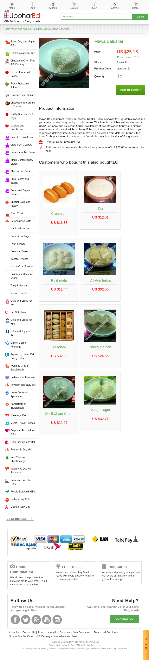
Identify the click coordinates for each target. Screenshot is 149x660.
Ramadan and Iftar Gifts (20, 482)
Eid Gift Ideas (18, 312)
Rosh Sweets (17, 243)
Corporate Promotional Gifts (23, 432)
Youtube (46, 619)
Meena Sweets (18, 293)
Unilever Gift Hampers (22, 377)
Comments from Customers (75, 632)
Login (32, 8)
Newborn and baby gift (23, 384)
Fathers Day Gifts (20, 499)
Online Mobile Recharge (18, 344)
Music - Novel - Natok (22, 422)
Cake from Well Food (22, 137)
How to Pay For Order (21, 636)
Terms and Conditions (106, 632)
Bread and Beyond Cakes (20, 192)
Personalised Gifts (20, 220)
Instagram (57, 619)
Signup (53, 8)
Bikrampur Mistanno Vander (21, 276)
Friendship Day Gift (21, 449)
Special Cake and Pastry (20, 203)
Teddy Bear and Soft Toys (22, 116)
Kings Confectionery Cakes (21, 161)
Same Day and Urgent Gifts (22, 43)
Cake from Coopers (21, 144)
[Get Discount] (146, 644)
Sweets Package (19, 236)
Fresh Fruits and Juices (19, 85)
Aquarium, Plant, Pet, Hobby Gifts (22, 356)
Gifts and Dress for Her (21, 302)
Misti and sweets (21, 28)
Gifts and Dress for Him (21, 321)
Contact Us (29, 632)
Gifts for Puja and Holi (22, 442)
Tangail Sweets (19, 285)
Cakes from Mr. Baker (22, 152)
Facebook (15, 619)
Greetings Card (18, 415)
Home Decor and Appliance (19, 394)
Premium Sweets (41, 28)
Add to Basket (131, 90)
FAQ (94, 8)
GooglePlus (36, 619)
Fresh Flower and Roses (20, 74)
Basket (135, 8)
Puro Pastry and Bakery (19, 180)
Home (7, 28)
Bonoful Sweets (19, 258)
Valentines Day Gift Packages (21, 470)
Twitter (25, 619)
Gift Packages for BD (22, 53)
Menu (12, 8)
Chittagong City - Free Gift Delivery (22, 62)
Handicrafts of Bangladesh (18, 405)
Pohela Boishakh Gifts (23, 491)
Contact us (124, 618)
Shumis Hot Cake (20, 171)
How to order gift (47, 632)
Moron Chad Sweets (21, 266)
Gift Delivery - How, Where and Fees (56, 636)
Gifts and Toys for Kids (20, 333)
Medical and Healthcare (17, 127)
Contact (115, 8)
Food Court (16, 213)
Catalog (74, 8)
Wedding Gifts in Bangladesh (19, 367)
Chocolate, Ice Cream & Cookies (22, 104)
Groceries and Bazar (22, 95)
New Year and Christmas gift (18, 459)
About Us (14, 632)
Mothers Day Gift (20, 506)
